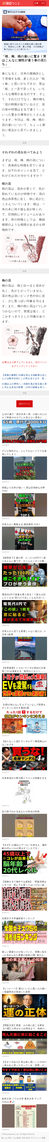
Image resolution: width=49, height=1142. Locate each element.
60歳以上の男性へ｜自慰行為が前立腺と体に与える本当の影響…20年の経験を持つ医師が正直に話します (24, 387)
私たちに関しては (8, 1138)
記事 (36, 3)
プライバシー (35, 1138)
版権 (43, 1138)
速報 (43, 3)
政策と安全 (21, 1138)
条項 (28, 1138)
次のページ (24, 404)
